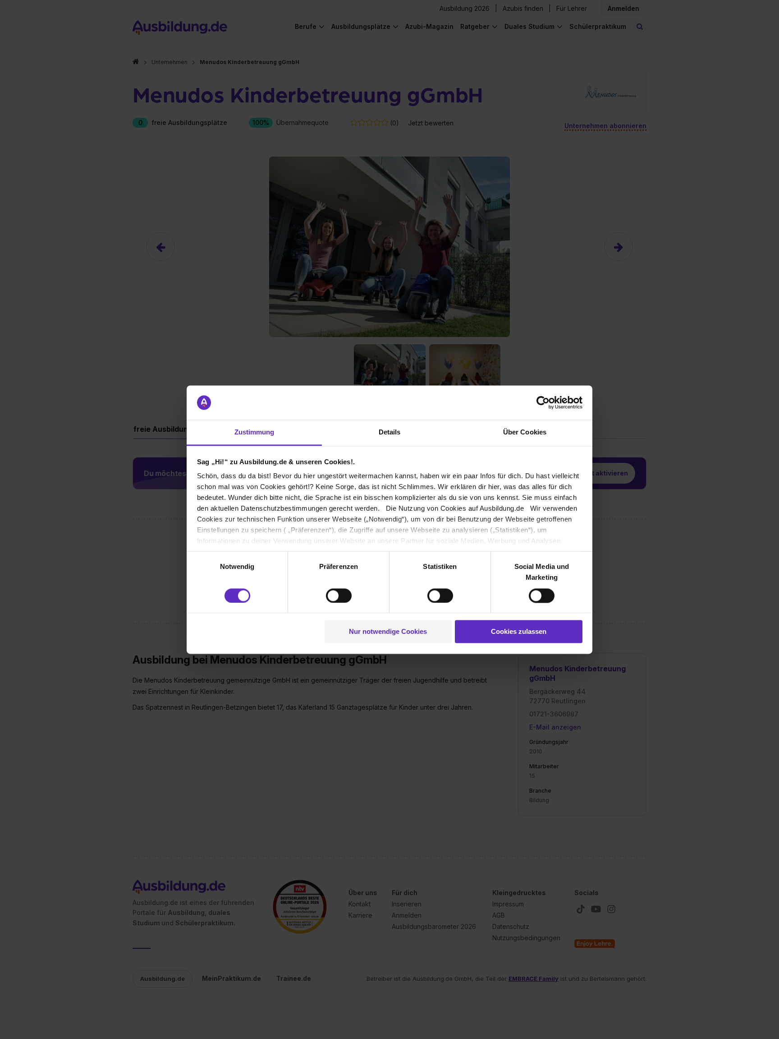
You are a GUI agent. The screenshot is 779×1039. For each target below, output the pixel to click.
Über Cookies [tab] (524, 432)
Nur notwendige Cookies (388, 632)
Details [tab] (390, 432)
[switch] (339, 595)
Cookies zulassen (518, 632)
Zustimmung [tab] (254, 432)
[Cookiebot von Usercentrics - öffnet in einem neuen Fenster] (543, 402)
